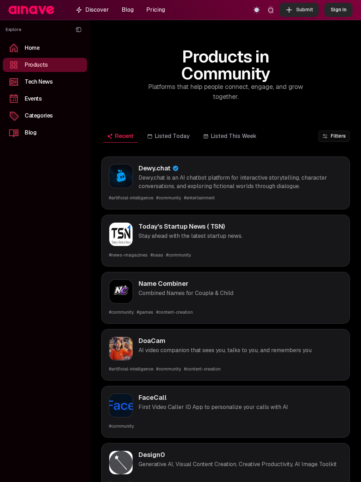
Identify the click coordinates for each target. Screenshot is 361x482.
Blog (128, 9)
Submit (304, 9)
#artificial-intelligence (131, 198)
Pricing (155, 9)
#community (168, 198)
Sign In (339, 9)
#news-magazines (128, 255)
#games (145, 312)
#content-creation (174, 312)
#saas (157, 255)
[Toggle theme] (256, 10)
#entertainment (199, 198)
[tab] (120, 136)
